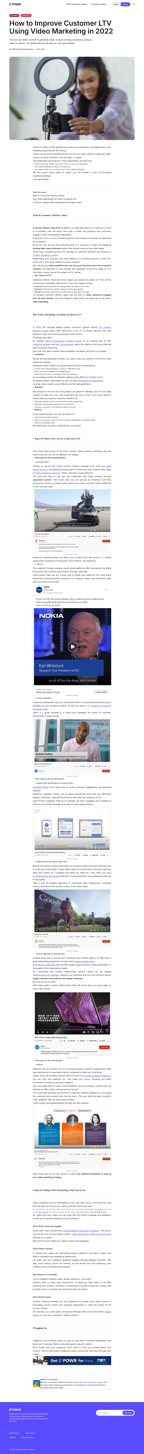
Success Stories (28, 1437)
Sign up (125, 4)
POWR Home (14, 1433)
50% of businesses (64, 344)
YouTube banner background (46, 876)
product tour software (49, 975)
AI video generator (42, 1212)
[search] (134, 4)
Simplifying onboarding (43, 407)
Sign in (116, 4)
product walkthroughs (84, 961)
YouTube (76, 554)
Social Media (14, 15)
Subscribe (128, 1413)
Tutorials (12, 1437)
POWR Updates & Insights (76, 4)
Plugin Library (30, 1433)
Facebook (75, 695)
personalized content (48, 420)
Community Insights (98, 4)
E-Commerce (26, 15)
